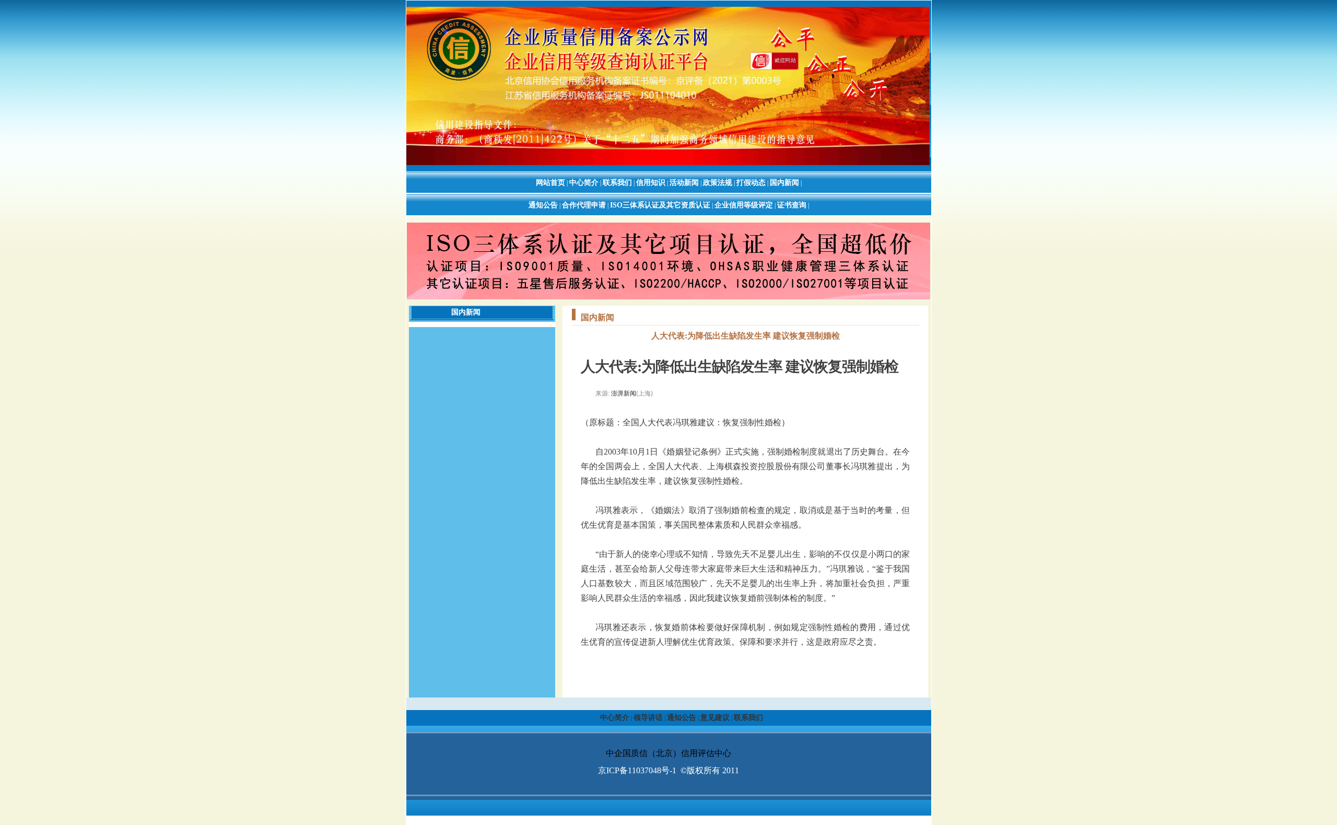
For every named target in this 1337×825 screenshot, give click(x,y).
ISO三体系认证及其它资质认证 (660, 205)
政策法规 (717, 183)
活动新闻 (684, 183)
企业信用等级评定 (743, 205)
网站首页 (550, 183)
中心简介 (584, 183)
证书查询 (791, 205)
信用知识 (650, 183)
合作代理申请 (584, 205)
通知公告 (543, 205)
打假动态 (751, 183)
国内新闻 (784, 183)
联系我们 (617, 183)
